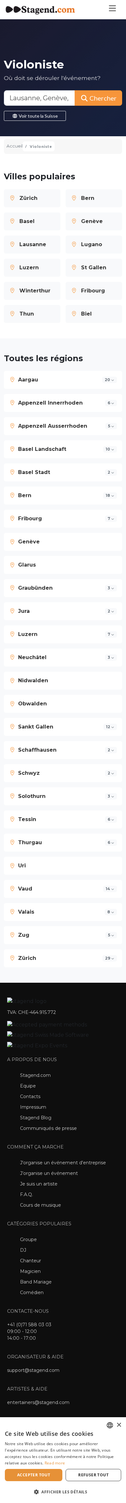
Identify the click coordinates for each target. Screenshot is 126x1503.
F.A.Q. (26, 1194)
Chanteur (30, 1261)
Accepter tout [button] (33, 1475)
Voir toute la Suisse (38, 116)
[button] (63, 380)
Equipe (28, 1086)
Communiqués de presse (48, 1128)
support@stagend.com (33, 1370)
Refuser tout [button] (93, 1475)
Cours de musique (40, 1205)
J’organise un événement (49, 1173)
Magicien (30, 1271)
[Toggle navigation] (112, 10)
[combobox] (110, 1425)
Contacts (30, 1096)
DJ (23, 1250)
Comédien (32, 1292)
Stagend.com (35, 1075)
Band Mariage (36, 1282)
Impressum (33, 1107)
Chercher (102, 98)
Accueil (14, 145)
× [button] (118, 1425)
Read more (55, 1463)
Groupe (28, 1239)
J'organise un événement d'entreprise (63, 1163)
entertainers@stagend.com (38, 1402)
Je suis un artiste (39, 1184)
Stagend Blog (35, 1118)
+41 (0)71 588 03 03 (29, 1325)
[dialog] (63, 1460)
